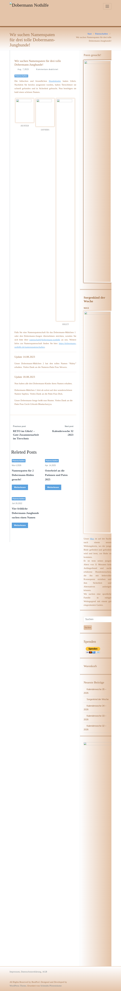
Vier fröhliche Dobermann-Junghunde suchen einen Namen (25, 513)
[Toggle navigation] (107, 6)
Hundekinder (55, 81)
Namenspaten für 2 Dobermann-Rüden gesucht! (23, 475)
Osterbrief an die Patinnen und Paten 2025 (56, 475)
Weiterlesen (20, 487)
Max (92, 539)
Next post (69, 426)
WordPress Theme (18, 986)
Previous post (19, 426)
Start (90, 34)
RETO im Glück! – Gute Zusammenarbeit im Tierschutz (26, 435)
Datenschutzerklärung (31, 972)
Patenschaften (101, 34)
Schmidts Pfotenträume (51, 986)
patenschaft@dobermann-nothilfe (44, 340)
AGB (44, 972)
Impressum (15, 972)
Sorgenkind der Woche (98, 699)
